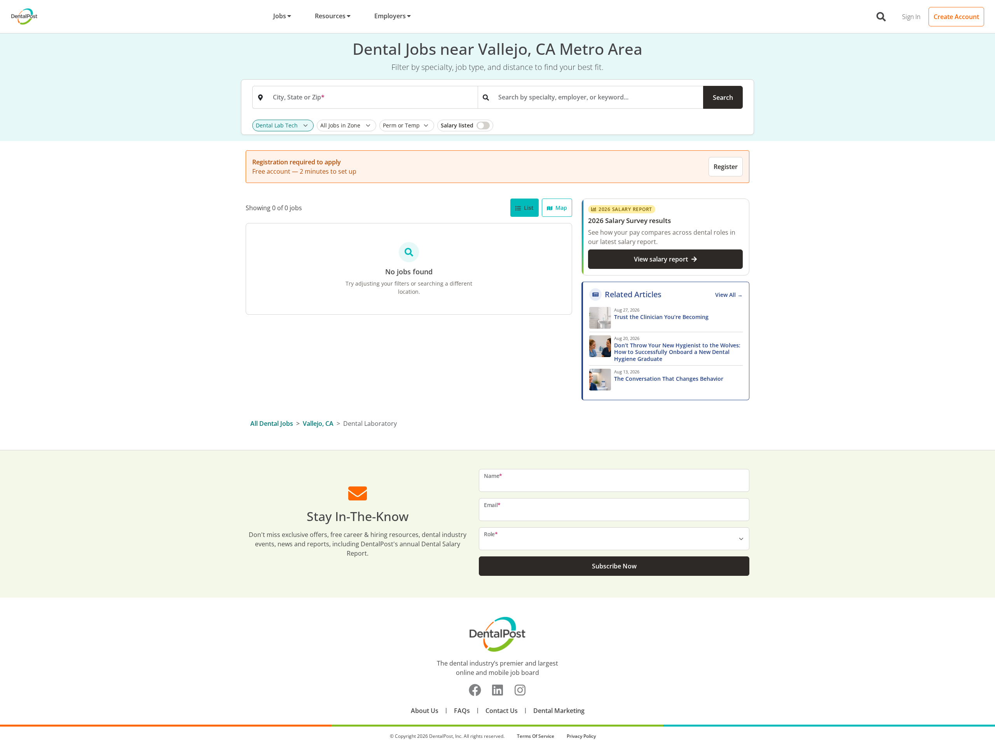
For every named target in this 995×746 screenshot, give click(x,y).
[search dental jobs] (881, 16)
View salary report (661, 259)
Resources (330, 16)
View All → (729, 294)
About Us (424, 710)
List (528, 207)
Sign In (911, 16)
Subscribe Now (614, 566)
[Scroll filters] (741, 125)
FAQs (462, 710)
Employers (390, 16)
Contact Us (501, 710)
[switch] (465, 125)
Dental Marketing (559, 710)
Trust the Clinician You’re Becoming (662, 317)
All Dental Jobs (271, 423)
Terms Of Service (535, 736)
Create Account (956, 16)
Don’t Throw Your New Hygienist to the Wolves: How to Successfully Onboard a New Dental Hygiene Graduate (677, 352)
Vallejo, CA (318, 423)
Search (723, 97)
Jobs (279, 16)
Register (726, 166)
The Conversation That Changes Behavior (668, 378)
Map (560, 207)
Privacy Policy (581, 736)
